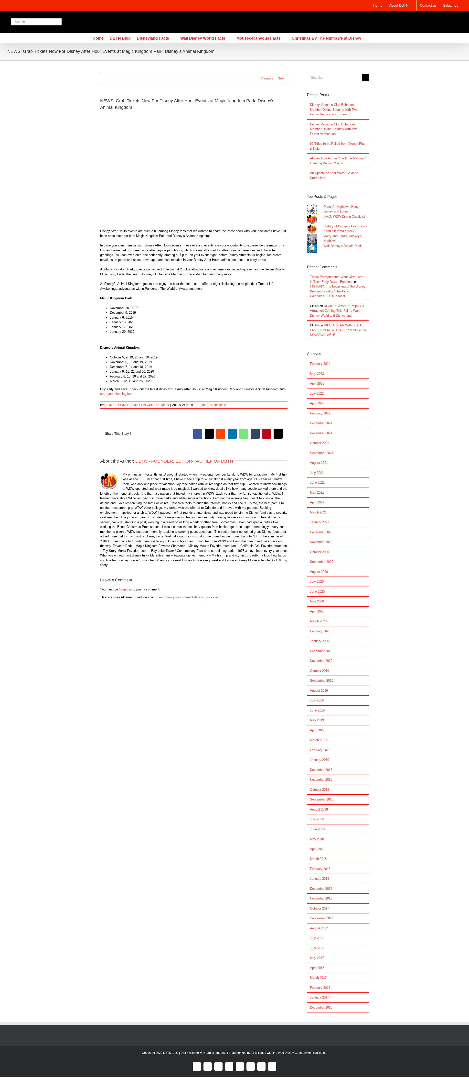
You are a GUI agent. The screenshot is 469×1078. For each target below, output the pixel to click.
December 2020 (321, 532)
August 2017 (319, 928)
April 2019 (317, 730)
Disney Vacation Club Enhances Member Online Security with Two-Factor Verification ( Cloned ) (334, 109)
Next (281, 78)
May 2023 (317, 374)
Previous (267, 78)
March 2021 (318, 512)
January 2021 (319, 522)
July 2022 (317, 393)
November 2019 (321, 661)
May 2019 (317, 720)
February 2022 (320, 413)
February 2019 (320, 750)
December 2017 (321, 888)
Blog (203, 405)
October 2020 (319, 552)
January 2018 (319, 878)
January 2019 (319, 760)
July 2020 (317, 581)
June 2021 (317, 482)
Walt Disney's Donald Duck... (344, 246)
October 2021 (319, 443)
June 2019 (317, 710)
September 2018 (321, 799)
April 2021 (317, 502)
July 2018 (317, 819)
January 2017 (319, 997)
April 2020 (317, 611)
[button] (368, 38)
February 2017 (320, 987)
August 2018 (319, 809)
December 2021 (321, 423)
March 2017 (318, 977)
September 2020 (321, 562)
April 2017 (317, 968)
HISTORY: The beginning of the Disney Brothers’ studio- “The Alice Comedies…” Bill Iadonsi (337, 291)
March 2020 (318, 621)
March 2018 (318, 859)
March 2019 (318, 740)
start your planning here (116, 394)
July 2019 (317, 700)
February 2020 (320, 631)
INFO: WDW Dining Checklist (344, 216)
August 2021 (319, 463)
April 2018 (317, 849)
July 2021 (317, 473)
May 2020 (317, 601)
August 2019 (319, 690)
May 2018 (317, 839)
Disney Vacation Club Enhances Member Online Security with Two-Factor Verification (334, 129)
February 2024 (320, 364)
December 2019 (321, 651)
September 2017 (321, 918)
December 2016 (321, 1007)
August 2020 (319, 572)
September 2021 (321, 453)
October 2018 (319, 789)
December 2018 (321, 770)
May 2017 (317, 958)
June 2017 (317, 948)
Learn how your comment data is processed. (189, 597)
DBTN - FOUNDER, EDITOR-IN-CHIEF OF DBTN (136, 405)
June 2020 (317, 591)
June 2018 (317, 829)
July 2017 (317, 938)
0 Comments (217, 405)
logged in (125, 589)
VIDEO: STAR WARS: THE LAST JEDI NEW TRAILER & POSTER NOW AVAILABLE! (338, 330)
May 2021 (317, 492)
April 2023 (317, 383)
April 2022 (317, 403)
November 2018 (321, 779)
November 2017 (321, 898)
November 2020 (321, 542)
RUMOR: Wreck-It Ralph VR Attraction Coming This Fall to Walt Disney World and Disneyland (337, 310)
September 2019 (321, 680)
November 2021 (321, 433)
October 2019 (319, 671)
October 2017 (319, 908)
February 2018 (320, 869)
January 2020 (319, 641)
